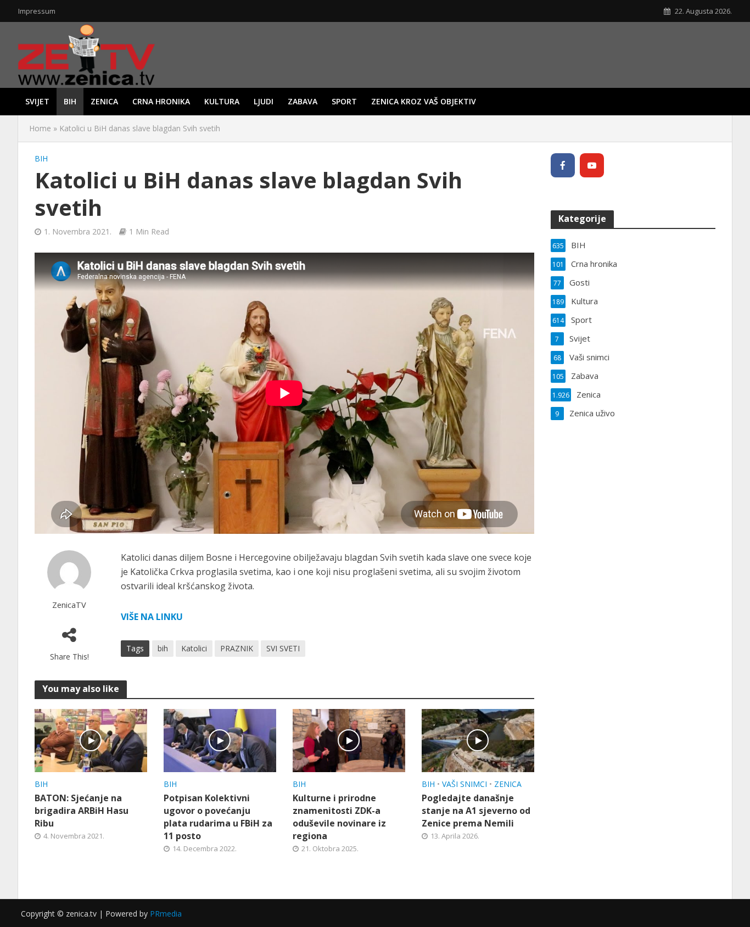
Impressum (36, 11)
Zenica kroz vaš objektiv (423, 101)
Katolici (194, 648)
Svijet (37, 101)
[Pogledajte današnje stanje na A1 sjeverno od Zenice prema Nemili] (478, 740)
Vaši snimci (464, 784)
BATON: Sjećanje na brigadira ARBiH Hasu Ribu (81, 810)
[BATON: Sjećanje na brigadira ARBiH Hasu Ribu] (91, 740)
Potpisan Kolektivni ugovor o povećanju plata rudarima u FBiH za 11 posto (218, 817)
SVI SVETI (283, 648)
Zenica (104, 101)
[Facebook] (563, 165)
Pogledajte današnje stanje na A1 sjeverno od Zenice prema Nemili (476, 810)
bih (163, 648)
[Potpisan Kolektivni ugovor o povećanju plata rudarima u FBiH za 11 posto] (220, 740)
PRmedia (166, 913)
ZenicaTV (69, 605)
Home (40, 128)
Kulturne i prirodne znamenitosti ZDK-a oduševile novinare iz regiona (339, 817)
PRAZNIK (236, 648)
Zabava (302, 101)
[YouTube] (592, 165)
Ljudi (263, 101)
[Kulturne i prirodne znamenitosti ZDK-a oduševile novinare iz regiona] (349, 740)
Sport (344, 101)
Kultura (221, 101)
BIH (70, 101)
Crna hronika (161, 101)
